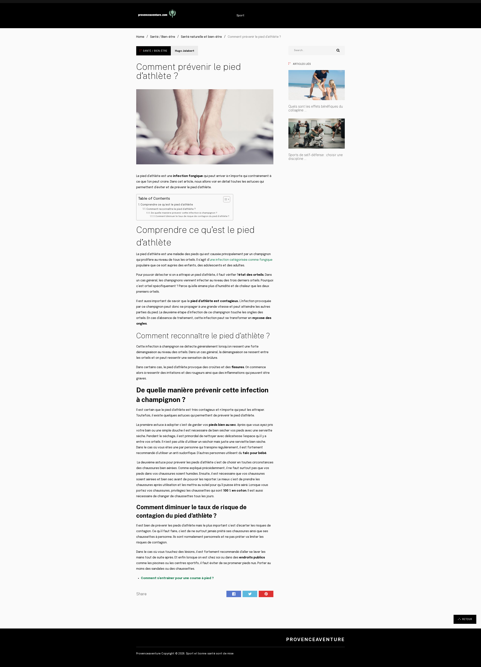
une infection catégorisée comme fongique (241, 259)
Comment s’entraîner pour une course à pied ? (177, 578)
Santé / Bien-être (155, 51)
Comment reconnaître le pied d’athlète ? (171, 209)
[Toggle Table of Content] (224, 199)
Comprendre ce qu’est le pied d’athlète (167, 204)
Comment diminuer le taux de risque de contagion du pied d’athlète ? (192, 216)
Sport (240, 15)
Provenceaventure (315, 639)
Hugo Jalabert (184, 51)
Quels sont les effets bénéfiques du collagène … (315, 108)
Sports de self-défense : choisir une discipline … (315, 157)
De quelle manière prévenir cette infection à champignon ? (184, 213)
